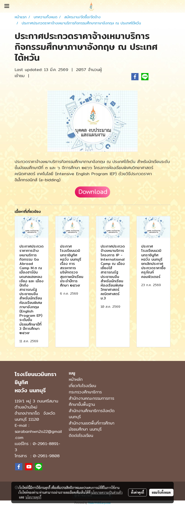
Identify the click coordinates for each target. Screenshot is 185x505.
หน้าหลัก (76, 379)
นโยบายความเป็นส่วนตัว (107, 492)
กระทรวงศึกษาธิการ (85, 392)
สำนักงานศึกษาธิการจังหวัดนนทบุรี (92, 413)
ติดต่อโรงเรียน (81, 435)
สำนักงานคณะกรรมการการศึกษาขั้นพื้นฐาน (91, 401)
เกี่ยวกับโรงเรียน (82, 385)
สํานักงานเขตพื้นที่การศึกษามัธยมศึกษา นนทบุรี (91, 426)
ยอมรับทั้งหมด (161, 492)
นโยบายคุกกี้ (33, 497)
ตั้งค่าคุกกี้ (137, 492)
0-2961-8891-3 (37, 446)
